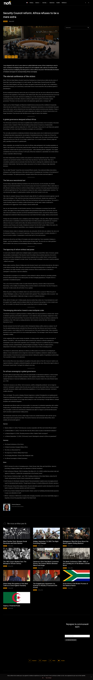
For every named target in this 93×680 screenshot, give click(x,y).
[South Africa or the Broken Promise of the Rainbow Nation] (76, 575)
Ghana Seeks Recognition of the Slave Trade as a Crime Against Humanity (15, 585)
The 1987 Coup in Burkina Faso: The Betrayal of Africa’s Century (14, 563)
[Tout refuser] (91, 677)
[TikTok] (50, 660)
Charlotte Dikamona (16, 504)
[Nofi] (11, 3)
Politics (5, 21)
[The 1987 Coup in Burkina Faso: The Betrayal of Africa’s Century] (16, 553)
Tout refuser (49, 677)
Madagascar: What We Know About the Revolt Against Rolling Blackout (75, 542)
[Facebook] (85, 3)
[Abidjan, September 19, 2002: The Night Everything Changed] (46, 533)
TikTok (53, 660)
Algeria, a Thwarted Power (11, 606)
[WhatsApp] (16, 56)
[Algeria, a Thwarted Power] (16, 597)
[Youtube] (58, 660)
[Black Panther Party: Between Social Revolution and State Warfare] (16, 533)
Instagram (44, 660)
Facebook (34, 660)
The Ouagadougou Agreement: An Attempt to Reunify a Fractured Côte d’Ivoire (45, 585)
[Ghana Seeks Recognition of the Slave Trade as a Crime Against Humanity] (16, 575)
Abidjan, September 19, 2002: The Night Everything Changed (45, 542)
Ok (43, 677)
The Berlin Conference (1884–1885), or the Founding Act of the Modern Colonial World (76, 563)
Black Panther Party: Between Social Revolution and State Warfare (15, 542)
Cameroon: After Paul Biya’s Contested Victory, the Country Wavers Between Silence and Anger (45, 563)
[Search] (88, 27)
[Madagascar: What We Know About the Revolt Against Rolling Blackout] (76, 533)
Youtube (63, 660)
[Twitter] (9, 56)
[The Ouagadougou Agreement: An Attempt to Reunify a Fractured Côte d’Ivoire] (46, 575)
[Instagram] (88, 3)
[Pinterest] (12, 56)
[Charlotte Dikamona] (6, 507)
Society (64, 545)
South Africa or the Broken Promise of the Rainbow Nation (75, 585)
